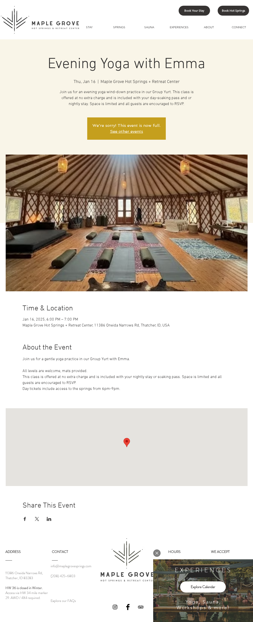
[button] (157, 553)
